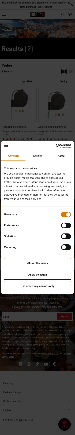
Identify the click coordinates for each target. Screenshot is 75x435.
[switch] (66, 225)
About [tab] (61, 155)
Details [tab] (37, 155)
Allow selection (37, 274)
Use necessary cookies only (37, 286)
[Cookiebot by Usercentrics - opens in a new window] (55, 146)
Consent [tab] (13, 155)
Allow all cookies (37, 263)
